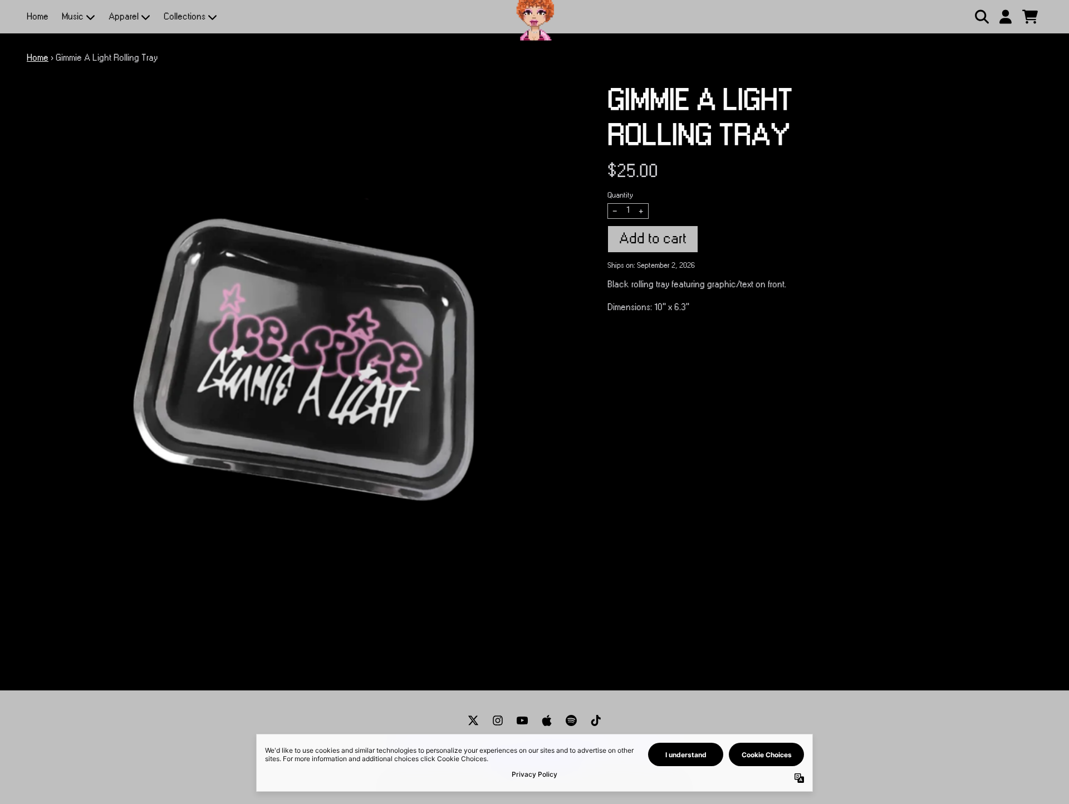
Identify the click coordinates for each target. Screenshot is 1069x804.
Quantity (620, 195)
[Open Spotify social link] (571, 720)
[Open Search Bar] (981, 16)
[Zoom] (306, 363)
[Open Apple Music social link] (546, 720)
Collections (184, 16)
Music (73, 16)
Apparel (124, 16)
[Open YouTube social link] (522, 720)
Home (37, 16)
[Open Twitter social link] (473, 720)
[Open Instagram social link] (498, 720)
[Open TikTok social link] (595, 720)
